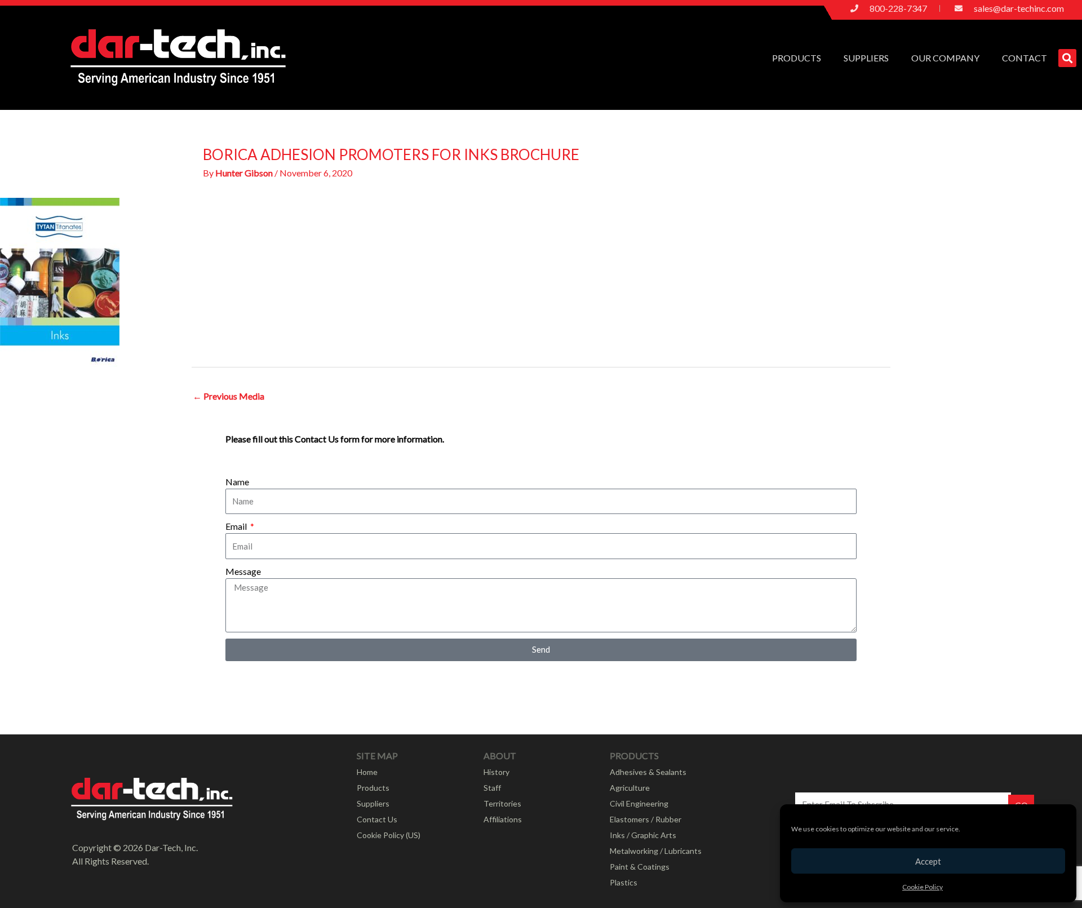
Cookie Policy (922, 887)
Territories (502, 803)
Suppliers (866, 57)
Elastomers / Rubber (645, 819)
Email (237, 526)
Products (796, 57)
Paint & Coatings (639, 866)
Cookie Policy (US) (388, 835)
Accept (928, 861)
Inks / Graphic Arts (643, 835)
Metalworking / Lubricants (656, 851)
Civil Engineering (639, 803)
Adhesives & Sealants (648, 772)
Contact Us (377, 819)
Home (367, 772)
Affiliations (503, 819)
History (496, 772)
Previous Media (228, 396)
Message (243, 571)
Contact (1024, 57)
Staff (492, 787)
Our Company (945, 57)
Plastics (623, 882)
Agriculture (630, 787)
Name (237, 481)
